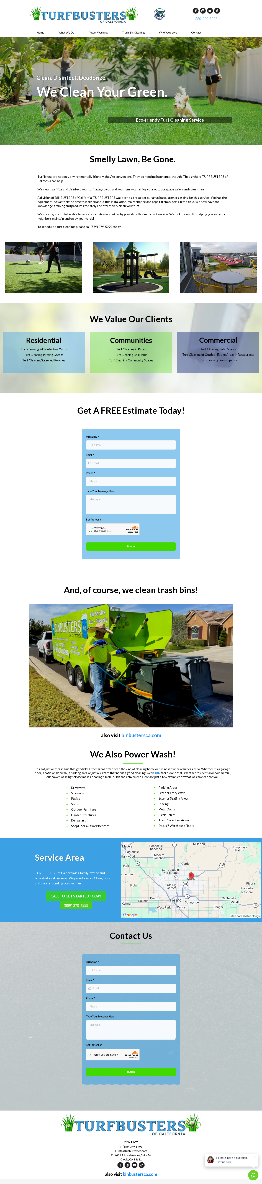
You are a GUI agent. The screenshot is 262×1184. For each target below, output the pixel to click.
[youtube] (210, 11)
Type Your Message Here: (100, 491)
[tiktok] (217, 11)
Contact (196, 32)
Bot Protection (94, 519)
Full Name (92, 436)
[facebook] (196, 11)
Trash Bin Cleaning (133, 32)
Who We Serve (168, 32)
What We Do (66, 32)
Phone (90, 473)
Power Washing (98, 32)
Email (90, 454)
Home (40, 32)
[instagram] (203, 11)
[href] (191, 880)
